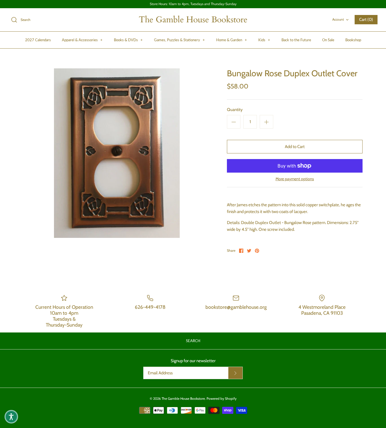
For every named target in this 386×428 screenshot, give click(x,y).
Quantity (235, 109)
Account (338, 19)
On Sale (328, 40)
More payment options (295, 179)
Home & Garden (231, 40)
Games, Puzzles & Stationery (179, 40)
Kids (264, 40)
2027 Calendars (38, 40)
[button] (11, 416)
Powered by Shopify (222, 398)
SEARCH (193, 340)
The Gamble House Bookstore (183, 398)
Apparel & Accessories (82, 40)
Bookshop (353, 40)
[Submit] (235, 373)
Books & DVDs (128, 40)
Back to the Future (296, 40)
